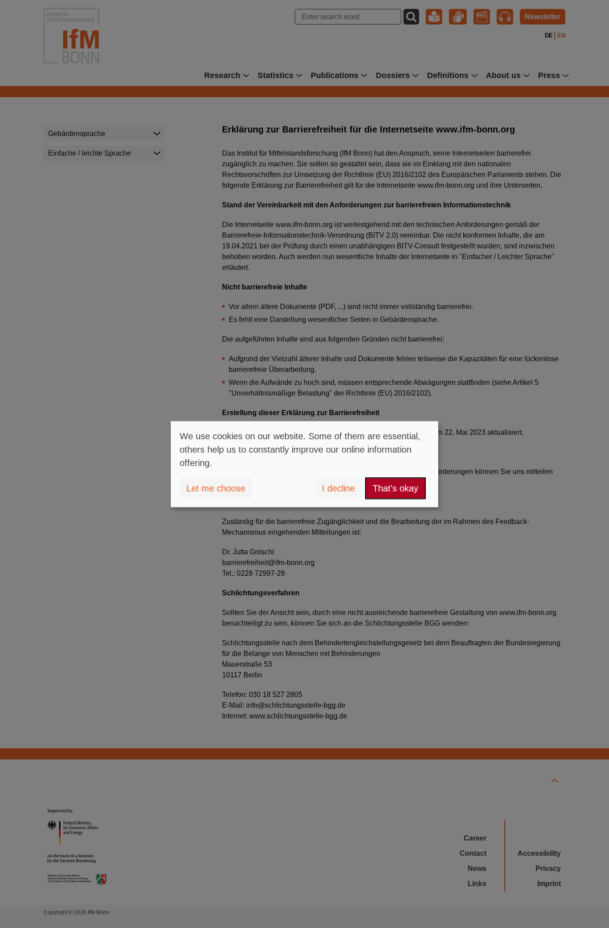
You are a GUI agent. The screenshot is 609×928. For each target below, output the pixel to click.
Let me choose (215, 488)
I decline (338, 488)
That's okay (395, 488)
